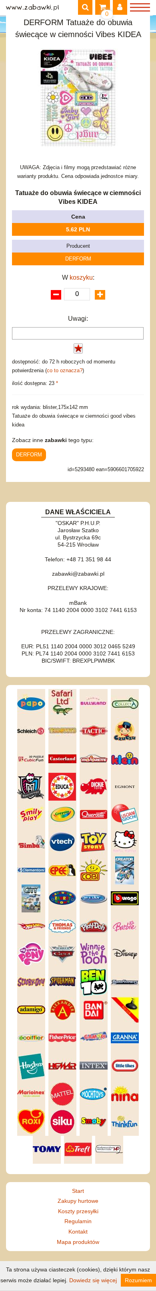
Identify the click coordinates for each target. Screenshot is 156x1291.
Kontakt (78, 1231)
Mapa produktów (78, 1242)
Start (78, 1191)
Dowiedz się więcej (93, 1280)
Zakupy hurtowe (78, 1201)
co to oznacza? (64, 370)
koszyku (81, 277)
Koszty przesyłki (78, 1211)
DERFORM (78, 259)
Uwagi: (78, 318)
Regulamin (78, 1221)
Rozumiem (138, 1280)
